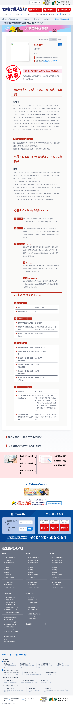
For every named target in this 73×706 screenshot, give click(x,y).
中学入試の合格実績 (26, 457)
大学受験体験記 (60, 465)
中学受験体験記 (60, 456)
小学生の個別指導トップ (10, 557)
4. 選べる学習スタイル (9, 605)
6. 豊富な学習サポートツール (11, 610)
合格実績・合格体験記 (9, 641)
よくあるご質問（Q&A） (33, 618)
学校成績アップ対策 (9, 562)
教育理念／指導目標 (9, 636)
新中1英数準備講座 (9, 577)
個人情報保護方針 (16, 699)
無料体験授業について (33, 607)
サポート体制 (31, 616)
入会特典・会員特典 (33, 602)
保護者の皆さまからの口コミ (35, 614)
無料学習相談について (33, 609)
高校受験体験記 (60, 460)
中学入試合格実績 (8, 582)
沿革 (5, 639)
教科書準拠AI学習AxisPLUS (11, 624)
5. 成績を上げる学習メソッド (11, 607)
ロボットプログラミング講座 (11, 632)
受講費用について (32, 600)
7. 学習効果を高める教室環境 (11, 612)
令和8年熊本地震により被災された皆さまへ (23, 23)
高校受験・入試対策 (33, 560)
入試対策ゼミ (7, 575)
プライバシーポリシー (29, 699)
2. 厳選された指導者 (9, 600)
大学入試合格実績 (56, 582)
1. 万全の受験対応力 (9, 597)
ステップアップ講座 (9, 629)
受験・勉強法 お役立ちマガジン (12, 587)
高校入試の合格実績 (26, 464)
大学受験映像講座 (8, 627)
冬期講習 (6, 572)
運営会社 (6, 699)
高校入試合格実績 (32, 582)
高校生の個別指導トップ (58, 557)
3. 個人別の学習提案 (9, 602)
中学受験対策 (7, 560)
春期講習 (6, 567)
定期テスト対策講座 (33, 575)
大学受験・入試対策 (57, 560)
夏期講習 (6, 570)
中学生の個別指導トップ (34, 557)
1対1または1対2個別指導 (10, 617)
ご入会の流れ (31, 597)
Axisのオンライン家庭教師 (10, 622)
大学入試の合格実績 (26, 471)
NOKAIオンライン (8, 619)
